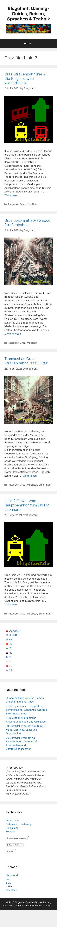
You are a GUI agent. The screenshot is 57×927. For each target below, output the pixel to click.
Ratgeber (13, 204)
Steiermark (45, 484)
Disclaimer (12, 827)
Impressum (12, 820)
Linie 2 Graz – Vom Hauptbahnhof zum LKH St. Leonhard (27, 505)
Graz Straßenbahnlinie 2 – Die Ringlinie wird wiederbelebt (26, 78)
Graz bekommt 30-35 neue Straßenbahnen (27, 222)
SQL (8, 882)
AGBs (11, 851)
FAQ (8, 879)
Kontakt (10, 831)
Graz (22, 204)
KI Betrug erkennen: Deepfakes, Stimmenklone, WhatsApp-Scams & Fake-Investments (27, 710)
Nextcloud (12, 875)
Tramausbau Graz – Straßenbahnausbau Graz (26, 361)
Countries (11, 890)
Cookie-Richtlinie (15, 845)
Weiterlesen (11, 195)
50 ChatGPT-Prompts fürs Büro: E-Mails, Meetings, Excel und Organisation (26, 730)
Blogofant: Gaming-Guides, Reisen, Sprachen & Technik (28, 13)
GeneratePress (44, 905)
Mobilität (32, 204)
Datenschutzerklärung (19, 824)
